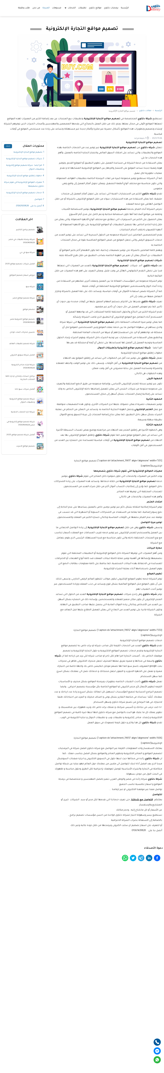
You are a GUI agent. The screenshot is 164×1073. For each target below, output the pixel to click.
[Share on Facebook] (157, 858)
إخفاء (8, 146)
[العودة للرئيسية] (153, 8)
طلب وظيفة (24, 8)
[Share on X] (133, 858)
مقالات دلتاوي (145, 111)
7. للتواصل (39, 199)
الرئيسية (125, 8)
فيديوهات (56, 8)
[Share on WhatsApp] (125, 858)
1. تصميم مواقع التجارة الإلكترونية (29, 152)
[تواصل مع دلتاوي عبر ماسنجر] (157, 1051)
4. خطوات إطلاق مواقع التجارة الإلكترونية (25, 176)
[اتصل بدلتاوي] (157, 1042)
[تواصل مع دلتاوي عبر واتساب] (157, 1059)
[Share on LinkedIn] (149, 858)
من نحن (36, 8)
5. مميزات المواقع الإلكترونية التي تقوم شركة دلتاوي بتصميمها (24, 184)
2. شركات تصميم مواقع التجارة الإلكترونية (25, 159)
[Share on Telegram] (141, 858)
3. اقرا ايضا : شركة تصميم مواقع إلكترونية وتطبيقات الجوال (25, 167)
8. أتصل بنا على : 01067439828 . (29, 206)
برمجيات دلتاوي (111, 8)
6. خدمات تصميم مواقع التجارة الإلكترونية (25, 193)
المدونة (46, 8)
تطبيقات (82, 8)
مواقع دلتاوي (95, 8)
